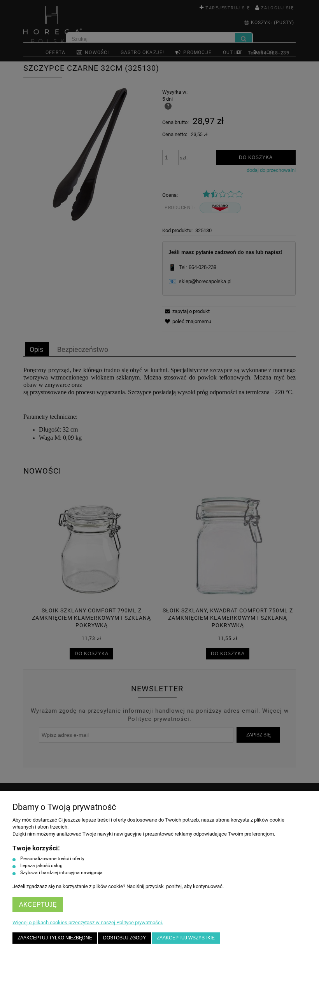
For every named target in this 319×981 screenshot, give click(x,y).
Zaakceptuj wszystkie (186, 937)
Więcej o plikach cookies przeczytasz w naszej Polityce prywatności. (87, 922)
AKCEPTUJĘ (38, 904)
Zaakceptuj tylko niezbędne (55, 937)
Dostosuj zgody (124, 937)
